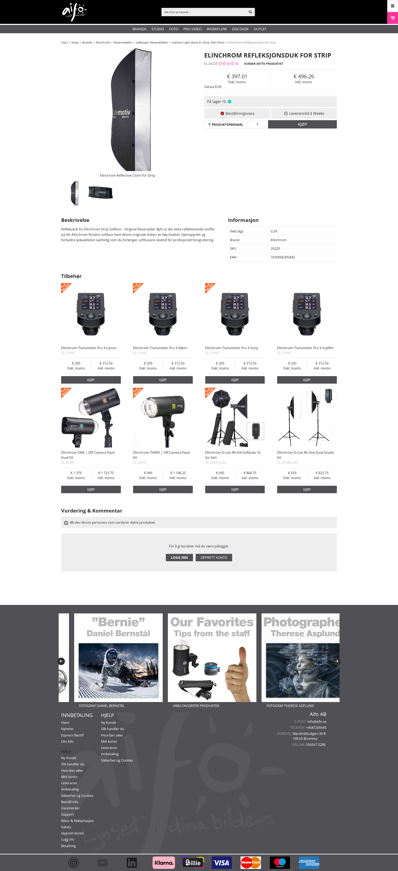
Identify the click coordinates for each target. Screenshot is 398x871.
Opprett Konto (72, 833)
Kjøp (302, 124)
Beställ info (69, 802)
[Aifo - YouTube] (104, 862)
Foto (173, 29)
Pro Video (192, 29)
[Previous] (61, 661)
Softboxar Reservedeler (152, 42)
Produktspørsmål (227, 124)
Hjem (65, 722)
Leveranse (69, 783)
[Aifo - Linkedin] (133, 862)
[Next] (337, 661)
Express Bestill (72, 735)
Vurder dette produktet (263, 64)
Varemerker (70, 808)
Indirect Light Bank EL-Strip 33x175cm (198, 42)
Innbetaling (70, 789)
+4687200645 (316, 727)
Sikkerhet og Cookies (77, 795)
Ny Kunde (68, 758)
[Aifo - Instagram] (75, 862)
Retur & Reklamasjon (77, 820)
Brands (139, 29)
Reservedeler (123, 42)
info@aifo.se (316, 721)
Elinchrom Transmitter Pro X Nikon (160, 348)
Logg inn (179, 557)
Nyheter (67, 729)
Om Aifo (67, 741)
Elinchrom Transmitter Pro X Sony (231, 348)
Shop (75, 42)
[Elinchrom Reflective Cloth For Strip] (127, 113)
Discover (240, 29)
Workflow (217, 29)
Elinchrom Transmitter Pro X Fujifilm (305, 348)
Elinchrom (103, 42)
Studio (158, 29)
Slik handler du (72, 764)
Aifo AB (318, 714)
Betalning (68, 846)
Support (67, 814)
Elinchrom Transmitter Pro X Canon (88, 348)
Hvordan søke (72, 770)
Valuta (66, 827)
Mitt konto (69, 776)
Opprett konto (214, 557)
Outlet (260, 29)
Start (64, 42)
